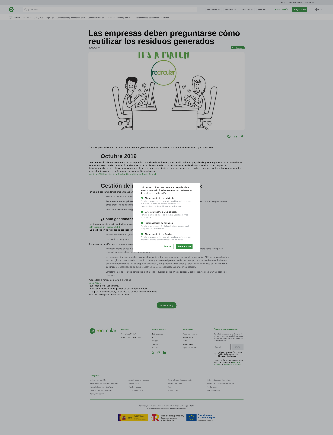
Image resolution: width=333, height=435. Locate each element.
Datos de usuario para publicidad (161, 212)
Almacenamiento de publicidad (160, 198)
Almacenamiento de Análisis (158, 234)
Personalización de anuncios (159, 223)
